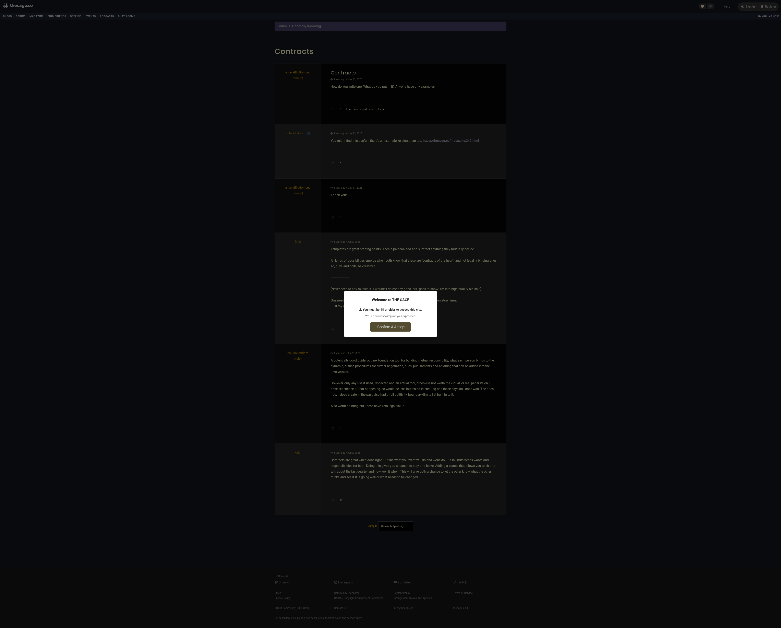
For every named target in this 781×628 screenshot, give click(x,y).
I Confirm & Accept (390, 327)
